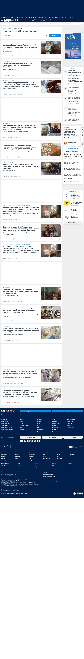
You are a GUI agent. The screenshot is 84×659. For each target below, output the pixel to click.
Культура (39, 421)
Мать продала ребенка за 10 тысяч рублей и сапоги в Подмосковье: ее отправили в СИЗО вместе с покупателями (20, 127)
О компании (4, 419)
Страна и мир (70, 421)
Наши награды (4, 421)
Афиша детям (20, 17)
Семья (53, 431)
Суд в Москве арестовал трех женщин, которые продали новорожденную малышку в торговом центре (20, 291)
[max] (31, 441)
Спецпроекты (70, 427)
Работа (54, 425)
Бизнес (22, 419)
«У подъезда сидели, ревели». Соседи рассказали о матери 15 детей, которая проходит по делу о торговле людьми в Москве (21, 248)
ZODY (68, 17)
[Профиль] (81, 20)
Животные (22, 429)
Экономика (70, 425)
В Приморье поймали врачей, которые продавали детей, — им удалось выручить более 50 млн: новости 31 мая (19, 65)
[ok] (28, 441)
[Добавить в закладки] (60, 56)
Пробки (64, 17)
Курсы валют (58, 17)
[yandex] (38, 441)
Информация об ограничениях (48, 474)
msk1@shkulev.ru (16, 480)
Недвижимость (5, 17)
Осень (53, 419)
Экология (69, 423)
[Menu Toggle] (2, 20)
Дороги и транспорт (24, 425)
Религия (54, 429)
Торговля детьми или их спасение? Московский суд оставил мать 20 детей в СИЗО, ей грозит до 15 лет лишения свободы (21, 209)
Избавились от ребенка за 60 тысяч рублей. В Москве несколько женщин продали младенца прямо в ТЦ (21, 330)
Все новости (10, 28)
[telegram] (21, 441)
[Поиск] (75, 20)
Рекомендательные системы (48, 478)
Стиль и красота (71, 419)
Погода (26, 17)
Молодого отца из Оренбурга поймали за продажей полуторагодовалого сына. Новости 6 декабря (20, 166)
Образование (40, 431)
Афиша (46, 17)
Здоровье (22, 431)
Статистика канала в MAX (7, 429)
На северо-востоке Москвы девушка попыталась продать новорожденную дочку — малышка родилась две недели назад (20, 147)
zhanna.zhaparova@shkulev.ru (6, 488)
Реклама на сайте (5, 417)
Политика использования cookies (49, 476)
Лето (38, 423)
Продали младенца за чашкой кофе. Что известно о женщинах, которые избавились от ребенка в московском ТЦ (20, 310)
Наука (38, 427)
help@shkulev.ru (10, 483)
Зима (38, 417)
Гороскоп (51, 17)
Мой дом (39, 425)
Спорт (68, 417)
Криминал (39, 419)
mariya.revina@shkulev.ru (10, 485)
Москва (5, 28)
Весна (21, 421)
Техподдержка (4, 425)
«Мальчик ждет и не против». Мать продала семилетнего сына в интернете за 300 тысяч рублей (20, 373)
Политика (54, 421)
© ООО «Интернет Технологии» (22, 493)
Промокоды (13, 17)
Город (21, 423)
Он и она (54, 417)
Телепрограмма (33, 17)
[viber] (35, 441)
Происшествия (55, 423)
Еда (21, 427)
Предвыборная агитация (7, 427)
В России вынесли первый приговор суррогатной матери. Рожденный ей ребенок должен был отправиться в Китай (20, 392)
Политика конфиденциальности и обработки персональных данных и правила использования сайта (62, 481)
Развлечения (55, 427)
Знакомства (41, 17)
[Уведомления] (78, 20)
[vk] (25, 441)
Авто (21, 417)
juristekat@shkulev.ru (31, 482)
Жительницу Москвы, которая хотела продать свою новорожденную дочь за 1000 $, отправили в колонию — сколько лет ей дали (20, 45)
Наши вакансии (5, 423)
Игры (71, 17)
